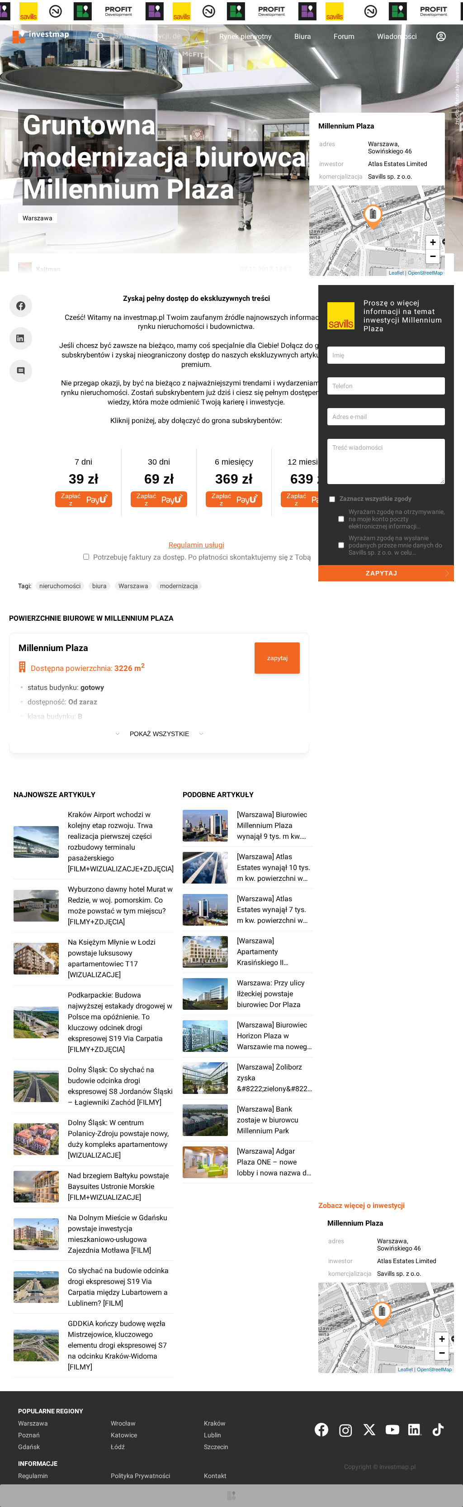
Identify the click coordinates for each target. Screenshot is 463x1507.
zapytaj (277, 657)
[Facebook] (321, 1431)
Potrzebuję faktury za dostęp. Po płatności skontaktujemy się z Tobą (202, 557)
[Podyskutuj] (23, 371)
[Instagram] (346, 1431)
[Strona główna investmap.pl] (40, 36)
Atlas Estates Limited (397, 163)
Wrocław (123, 1423)
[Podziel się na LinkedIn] (21, 338)
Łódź (118, 1446)
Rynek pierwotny (245, 36)
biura (99, 585)
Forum (344, 36)
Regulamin (33, 1475)
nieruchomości (59, 585)
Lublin (212, 1435)
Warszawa (383, 143)
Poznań (29, 1435)
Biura (302, 36)
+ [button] (433, 242)
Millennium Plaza (346, 126)
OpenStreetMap (425, 272)
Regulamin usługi (196, 545)
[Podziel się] (23, 306)
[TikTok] (438, 1431)
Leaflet (396, 272)
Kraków (215, 1423)
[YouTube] (392, 1431)
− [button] (433, 256)
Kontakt (215, 1475)
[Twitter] (369, 1431)
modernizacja (179, 585)
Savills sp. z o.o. (390, 176)
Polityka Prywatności (140, 1475)
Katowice (124, 1435)
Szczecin (216, 1446)
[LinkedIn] (415, 1431)
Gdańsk (29, 1446)
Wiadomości (397, 36)
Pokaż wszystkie (159, 733)
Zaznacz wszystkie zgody (375, 498)
